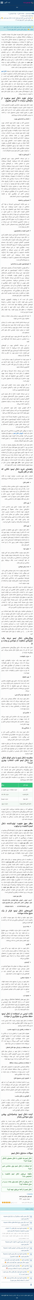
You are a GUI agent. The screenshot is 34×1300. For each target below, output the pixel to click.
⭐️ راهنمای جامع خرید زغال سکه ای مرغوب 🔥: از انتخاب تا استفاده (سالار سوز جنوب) (16, 1279)
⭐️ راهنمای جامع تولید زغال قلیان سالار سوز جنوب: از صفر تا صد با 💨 (16, 1273)
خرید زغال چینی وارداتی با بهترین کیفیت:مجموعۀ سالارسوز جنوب (16, 1249)
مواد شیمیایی (12, 14)
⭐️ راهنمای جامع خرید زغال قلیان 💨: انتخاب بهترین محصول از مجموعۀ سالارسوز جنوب (17, 1229)
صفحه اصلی (21, 14)
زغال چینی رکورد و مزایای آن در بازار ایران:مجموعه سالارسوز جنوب (16, 1217)
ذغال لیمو (4, 71)
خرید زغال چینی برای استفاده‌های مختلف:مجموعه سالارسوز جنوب (16, 1223)
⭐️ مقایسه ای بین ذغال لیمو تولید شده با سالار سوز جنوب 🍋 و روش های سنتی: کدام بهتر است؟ (16, 19)
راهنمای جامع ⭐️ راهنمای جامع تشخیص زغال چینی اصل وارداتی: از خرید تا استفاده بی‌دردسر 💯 (15, 1267)
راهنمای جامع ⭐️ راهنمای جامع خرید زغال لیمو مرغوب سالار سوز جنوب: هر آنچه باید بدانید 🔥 (17, 1261)
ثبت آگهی (7, 2)
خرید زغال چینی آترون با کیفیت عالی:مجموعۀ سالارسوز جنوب (17, 1243)
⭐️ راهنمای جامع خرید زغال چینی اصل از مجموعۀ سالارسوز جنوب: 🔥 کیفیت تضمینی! (16, 1255)
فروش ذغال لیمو (18, 433)
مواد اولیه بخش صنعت (27, 16)
